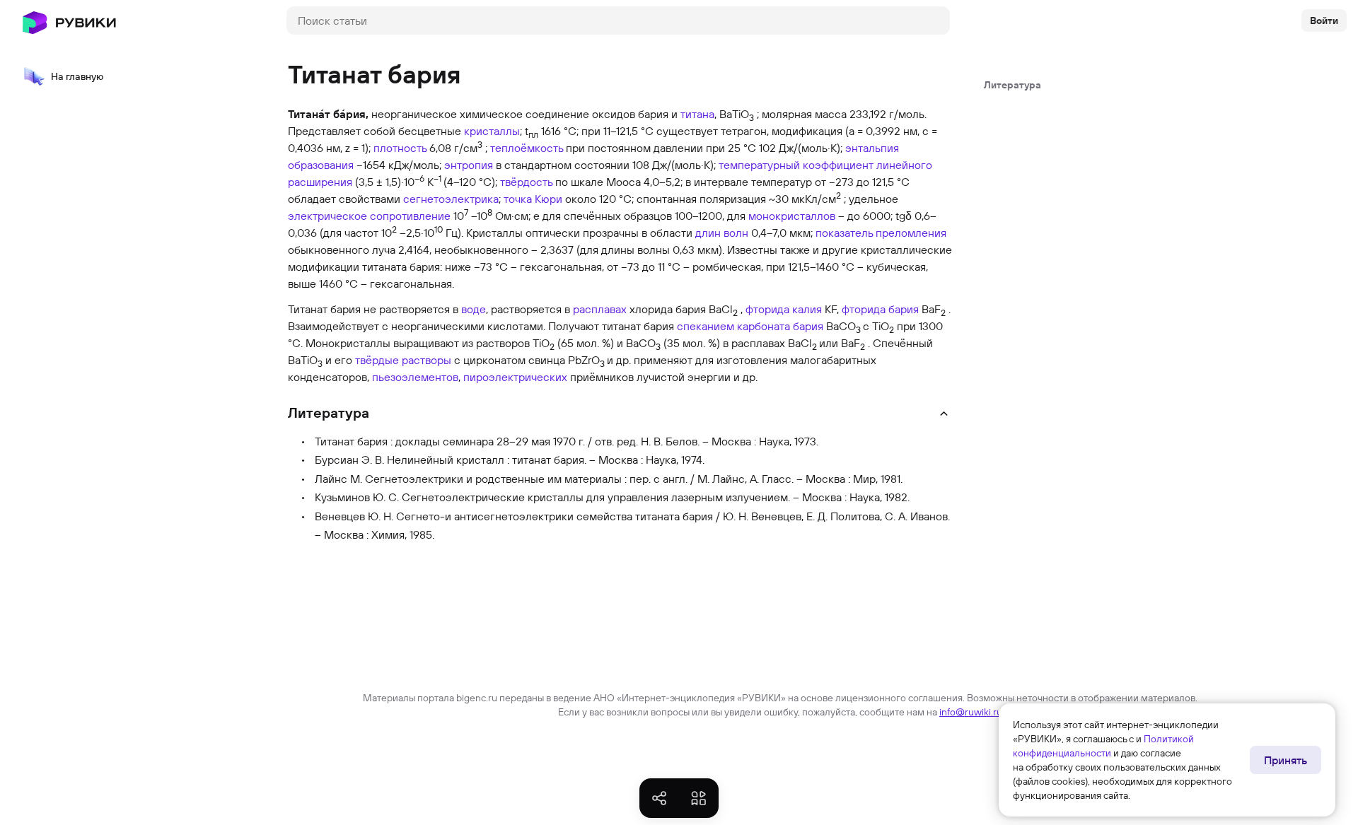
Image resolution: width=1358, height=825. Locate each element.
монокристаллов (791, 216)
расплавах (600, 309)
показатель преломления (881, 233)
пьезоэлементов (415, 377)
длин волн (721, 233)
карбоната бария (780, 326)
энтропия (468, 165)
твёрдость (526, 182)
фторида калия (783, 309)
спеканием (705, 326)
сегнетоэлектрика (451, 199)
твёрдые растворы (403, 360)
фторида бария (880, 309)
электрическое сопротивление (369, 216)
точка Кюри (533, 199)
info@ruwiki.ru (970, 712)
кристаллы (492, 131)
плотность (399, 148)
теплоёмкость (526, 148)
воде (473, 309)
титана (697, 114)
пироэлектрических (515, 377)
